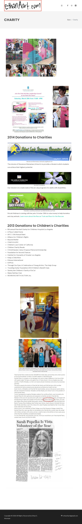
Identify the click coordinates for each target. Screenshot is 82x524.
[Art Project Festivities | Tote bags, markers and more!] (14, 70)
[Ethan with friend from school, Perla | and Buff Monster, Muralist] (14, 45)
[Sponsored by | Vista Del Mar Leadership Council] (31, 70)
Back (69, 20)
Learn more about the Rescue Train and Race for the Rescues (42, 216)
